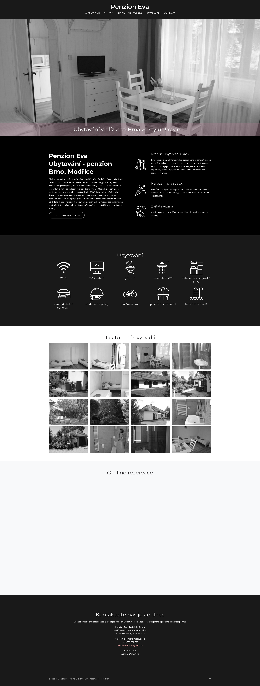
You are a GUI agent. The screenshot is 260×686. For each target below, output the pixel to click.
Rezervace (153, 13)
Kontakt (169, 13)
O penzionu (92, 13)
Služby (108, 13)
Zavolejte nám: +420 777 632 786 (66, 215)
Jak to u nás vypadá (129, 13)
